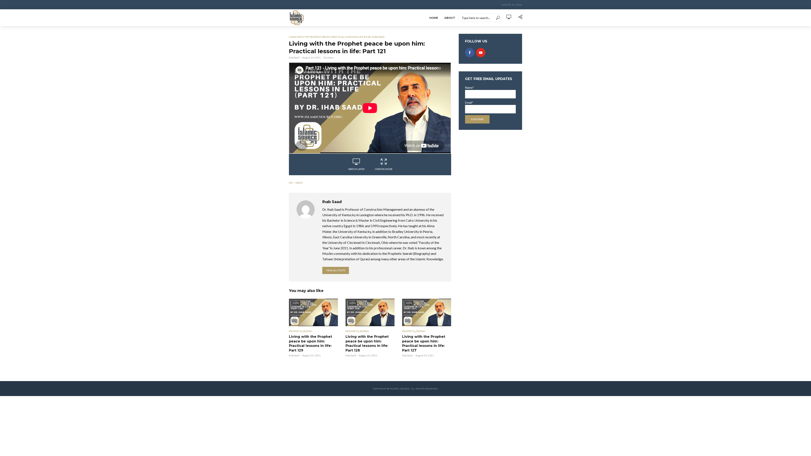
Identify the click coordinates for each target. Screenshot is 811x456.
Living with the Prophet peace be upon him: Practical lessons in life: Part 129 (310, 343)
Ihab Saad (294, 57)
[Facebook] (469, 52)
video (299, 182)
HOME (433, 17)
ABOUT (449, 17)
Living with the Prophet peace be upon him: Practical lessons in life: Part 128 (367, 343)
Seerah (307, 331)
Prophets (295, 331)
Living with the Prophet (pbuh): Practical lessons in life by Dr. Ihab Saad (336, 36)
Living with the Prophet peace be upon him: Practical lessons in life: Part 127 (423, 343)
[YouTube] (480, 52)
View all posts (335, 270)
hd (291, 182)
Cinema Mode (384, 169)
